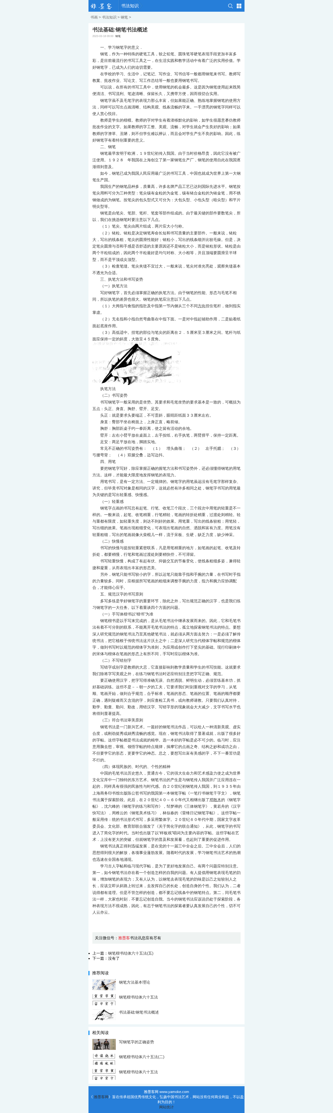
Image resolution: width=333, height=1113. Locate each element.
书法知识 (130, 5)
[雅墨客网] (103, 6)
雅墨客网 (101, 1097)
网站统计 (166, 1107)
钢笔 (124, 17)
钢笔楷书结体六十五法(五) (130, 953)
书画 (94, 17)
